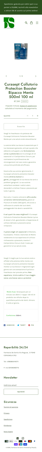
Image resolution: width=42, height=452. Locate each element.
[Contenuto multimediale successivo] (35, 76)
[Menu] (37, 22)
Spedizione (8, 419)
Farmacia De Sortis (17, 447)
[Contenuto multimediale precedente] (6, 76)
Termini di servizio (11, 407)
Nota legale (8, 432)
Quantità (7, 116)
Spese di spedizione (28, 106)
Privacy (7, 413)
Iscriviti (21, 392)
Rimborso (7, 426)
